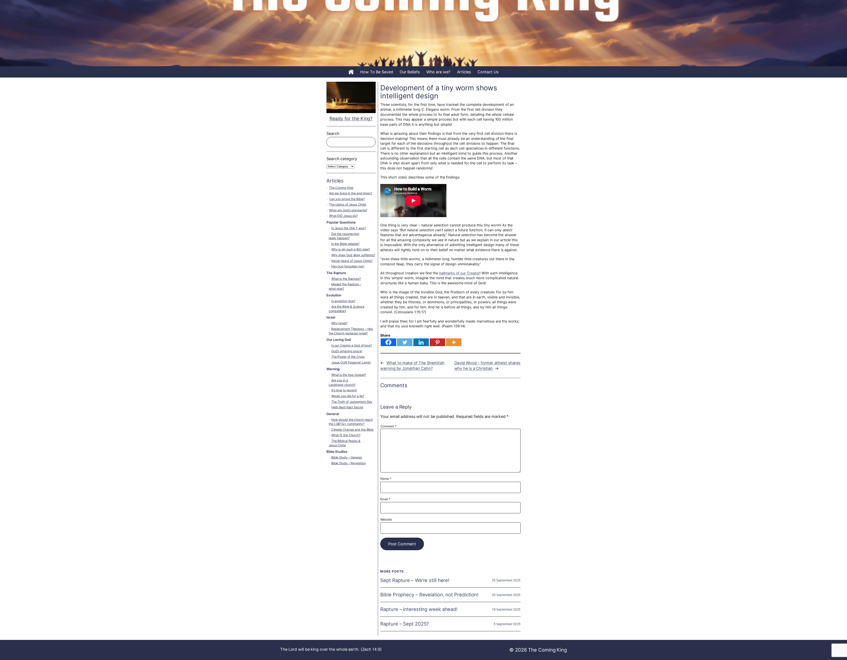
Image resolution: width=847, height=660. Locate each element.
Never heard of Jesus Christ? (352, 261)
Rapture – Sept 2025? (404, 624)
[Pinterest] (437, 342)
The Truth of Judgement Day (351, 402)
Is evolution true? (343, 301)
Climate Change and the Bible (352, 429)
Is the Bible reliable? (345, 244)
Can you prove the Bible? (347, 199)
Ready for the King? (351, 118)
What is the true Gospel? (348, 375)
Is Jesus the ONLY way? (348, 228)
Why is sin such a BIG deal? (350, 249)
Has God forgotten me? (347, 266)
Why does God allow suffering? (353, 255)
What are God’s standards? (348, 210)
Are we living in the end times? (350, 193)
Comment (388, 426)
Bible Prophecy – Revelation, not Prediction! (429, 594)
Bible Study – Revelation (348, 463)
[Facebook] (388, 342)
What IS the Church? (345, 435)
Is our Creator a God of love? (351, 345)
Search (332, 133)
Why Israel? (339, 323)
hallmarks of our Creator (459, 273)
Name (385, 478)
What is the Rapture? (346, 279)
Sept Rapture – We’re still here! (414, 580)
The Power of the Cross (348, 356)
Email (385, 499)
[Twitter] (404, 342)
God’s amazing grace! (346, 351)
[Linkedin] (421, 342)
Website (386, 519)
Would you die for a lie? (347, 396)
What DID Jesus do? (343, 216)
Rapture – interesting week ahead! (418, 609)
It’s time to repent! (344, 390)
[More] (453, 342)
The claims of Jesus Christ (347, 204)
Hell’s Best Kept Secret (347, 407)
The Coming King (341, 188)
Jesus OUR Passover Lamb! (351, 362)
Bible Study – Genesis (346, 457)
